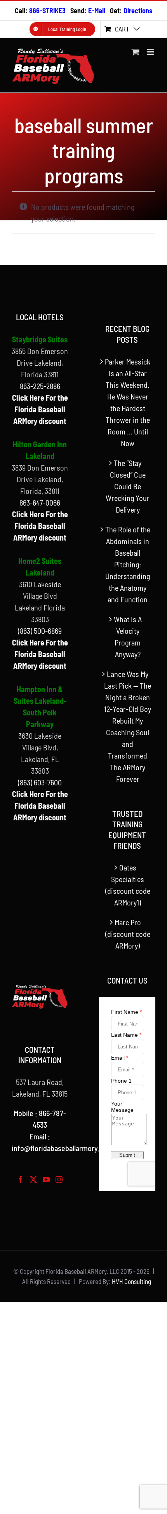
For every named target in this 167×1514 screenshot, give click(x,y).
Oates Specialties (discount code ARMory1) (127, 885)
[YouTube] (46, 1179)
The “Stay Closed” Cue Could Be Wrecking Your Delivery (128, 486)
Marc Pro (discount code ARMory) (127, 933)
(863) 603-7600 (40, 782)
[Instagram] (59, 1179)
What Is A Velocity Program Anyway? (128, 636)
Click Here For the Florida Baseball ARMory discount (40, 409)
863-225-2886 (40, 386)
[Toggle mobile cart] (135, 52)
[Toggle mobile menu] (151, 52)
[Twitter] (33, 1179)
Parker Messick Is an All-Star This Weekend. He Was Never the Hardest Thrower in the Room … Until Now (127, 402)
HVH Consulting (131, 1281)
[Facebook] (20, 1179)
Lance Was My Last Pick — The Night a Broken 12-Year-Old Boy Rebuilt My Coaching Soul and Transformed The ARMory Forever (127, 726)
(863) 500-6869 (40, 630)
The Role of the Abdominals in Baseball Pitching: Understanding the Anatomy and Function (127, 564)
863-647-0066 (39, 502)
